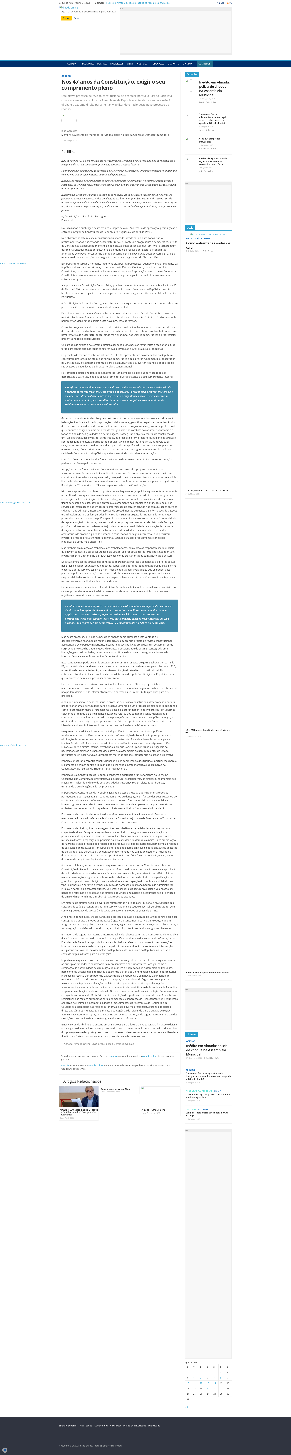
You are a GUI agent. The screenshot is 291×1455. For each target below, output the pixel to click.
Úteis (190, 227)
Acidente (203, 1109)
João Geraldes (69, 131)
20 (208, 1388)
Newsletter (115, 1425)
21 (214, 1388)
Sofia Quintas (208, 251)
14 (214, 1383)
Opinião (187, 63)
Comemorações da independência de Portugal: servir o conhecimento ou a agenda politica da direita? (212, 119)
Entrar (77, 18)
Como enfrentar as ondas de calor (208, 245)
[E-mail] (79, 131)
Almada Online (82, 1043)
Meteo (189, 238)
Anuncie (65, 1065)
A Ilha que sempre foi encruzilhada (209, 140)
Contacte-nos (101, 1425)
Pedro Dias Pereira (208, 148)
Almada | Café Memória (153, 1109)
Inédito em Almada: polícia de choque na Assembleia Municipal (137, 2)
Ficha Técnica (85, 1425)
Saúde (198, 238)
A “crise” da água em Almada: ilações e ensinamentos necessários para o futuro (213, 161)
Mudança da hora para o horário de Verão (207, 490)
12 (201, 1383)
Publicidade (154, 1425)
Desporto (173, 63)
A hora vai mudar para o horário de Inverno (207, 972)
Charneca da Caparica (199, 1091)
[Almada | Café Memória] (160, 1088)
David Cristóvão (207, 102)
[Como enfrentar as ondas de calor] (208, 234)
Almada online (149, 1056)
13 (208, 1383)
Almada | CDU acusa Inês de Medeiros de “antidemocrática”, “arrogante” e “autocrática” (79, 1112)
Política (102, 63)
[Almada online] (62, 64)
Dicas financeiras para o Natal (115, 1089)
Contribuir (204, 63)
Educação (158, 63)
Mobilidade (116, 63)
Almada (71, 63)
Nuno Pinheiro (206, 129)
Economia (88, 63)
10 (188, 1383)
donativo (113, 1056)
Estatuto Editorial (68, 1425)
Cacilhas (191, 1109)
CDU (94, 1043)
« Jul (187, 1406)
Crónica (102, 1043)
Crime (130, 63)
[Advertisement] (175, 32)
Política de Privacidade (134, 1425)
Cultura (142, 63)
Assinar (66, 18)
